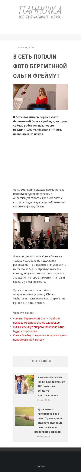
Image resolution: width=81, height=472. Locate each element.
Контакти (40, 466)
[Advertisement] (46, 26)
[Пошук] (67, 37)
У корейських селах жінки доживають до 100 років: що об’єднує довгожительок (51, 386)
